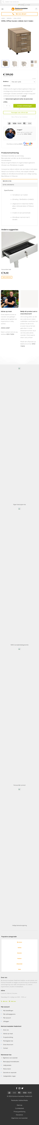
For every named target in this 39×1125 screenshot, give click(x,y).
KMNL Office (17, 18)
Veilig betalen (7, 1065)
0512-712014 (27, 134)
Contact (5, 1048)
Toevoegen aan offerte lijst (19, 112)
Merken (9, 18)
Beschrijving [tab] (7, 181)
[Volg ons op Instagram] (19, 1088)
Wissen (34, 78)
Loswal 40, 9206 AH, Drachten (9, 993)
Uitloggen (6, 1021)
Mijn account (7, 1018)
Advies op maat (8, 1033)
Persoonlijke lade (6, 269)
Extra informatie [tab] (8, 184)
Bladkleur (6, 81)
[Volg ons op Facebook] (17, 1088)
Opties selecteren (7, 277)
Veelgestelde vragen (9, 1076)
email (24, 96)
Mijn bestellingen (8, 1010)
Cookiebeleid (19, 1108)
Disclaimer (19, 1115)
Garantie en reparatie (9, 1072)
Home (3, 18)
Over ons (6, 1030)
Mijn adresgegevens (9, 1014)
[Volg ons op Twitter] (22, 1088)
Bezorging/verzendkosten (11, 1061)
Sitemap (19, 1105)
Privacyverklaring (19, 1111)
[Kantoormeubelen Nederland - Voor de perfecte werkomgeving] (19, 9)
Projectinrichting (8, 1037)
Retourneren (7, 1069)
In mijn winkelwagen (24, 106)
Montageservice (8, 1041)
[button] (2, 9)
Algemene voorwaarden (10, 1058)
